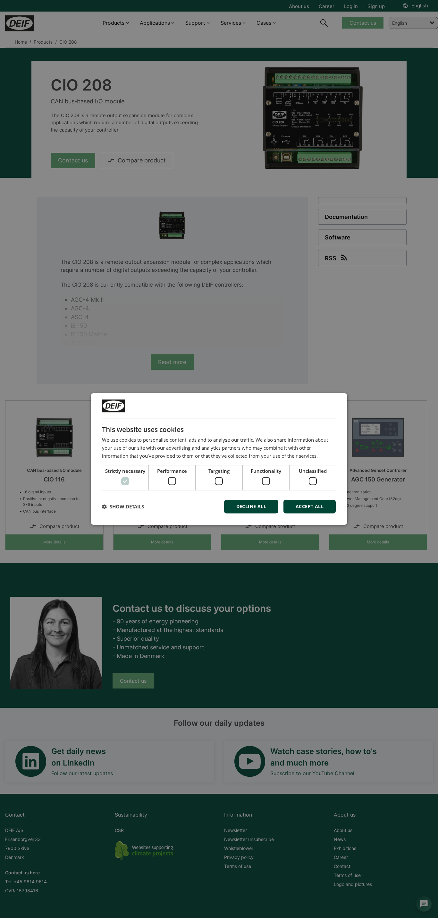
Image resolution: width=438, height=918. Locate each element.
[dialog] (219, 459)
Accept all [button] (310, 507)
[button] (123, 506)
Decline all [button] (251, 507)
